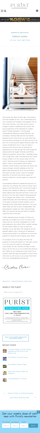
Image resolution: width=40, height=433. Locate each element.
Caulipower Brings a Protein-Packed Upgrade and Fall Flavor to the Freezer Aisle (19, 351)
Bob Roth (7, 281)
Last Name (15, 422)
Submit (33, 425)
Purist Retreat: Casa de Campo (18, 357)
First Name (6, 422)
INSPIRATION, (15, 33)
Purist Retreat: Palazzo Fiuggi (17, 364)
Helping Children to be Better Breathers (20, 393)
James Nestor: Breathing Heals (19, 397)
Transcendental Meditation (22, 281)
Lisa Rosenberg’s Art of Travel (17, 378)
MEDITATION (24, 33)
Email (24, 422)
